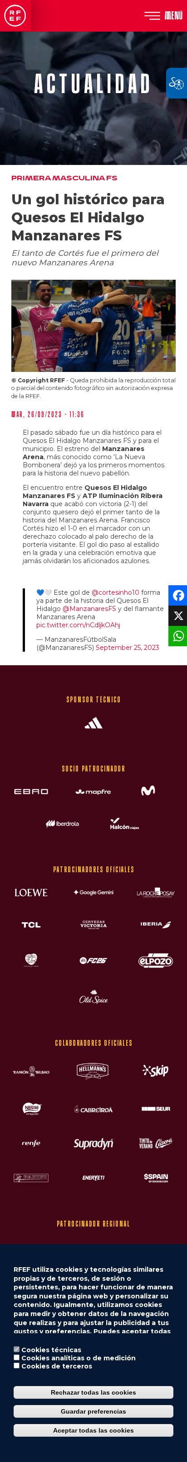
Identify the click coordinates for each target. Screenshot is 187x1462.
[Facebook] (177, 595)
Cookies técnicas (51, 1350)
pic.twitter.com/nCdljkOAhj (78, 625)
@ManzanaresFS (89, 609)
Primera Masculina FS (64, 178)
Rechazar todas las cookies (93, 1392)
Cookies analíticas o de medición (78, 1358)
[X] (177, 615)
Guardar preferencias (93, 1411)
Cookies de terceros (56, 1366)
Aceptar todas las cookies (93, 1430)
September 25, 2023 (127, 648)
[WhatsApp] (177, 635)
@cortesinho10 (115, 592)
